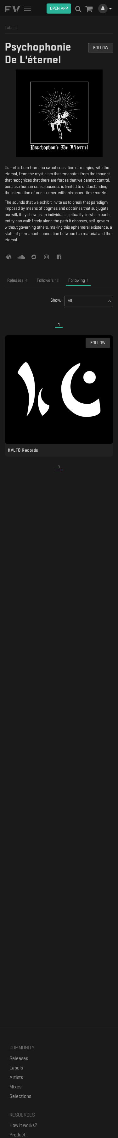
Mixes (15, 1087)
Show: (55, 300)
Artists (16, 1077)
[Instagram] (46, 256)
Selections (20, 1096)
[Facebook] (59, 256)
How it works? (23, 1125)
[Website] (9, 256)
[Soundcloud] (21, 256)
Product (17, 1135)
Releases (18, 1058)
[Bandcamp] (34, 256)
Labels (16, 1068)
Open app (59, 8)
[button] (89, 9)
